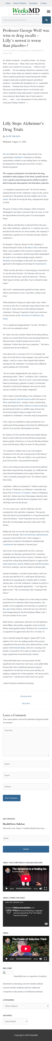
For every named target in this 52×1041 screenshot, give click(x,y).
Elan (45, 405)
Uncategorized (24, 50)
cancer (8, 609)
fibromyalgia (43, 564)
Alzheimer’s (19, 157)
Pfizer (5, 402)
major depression (10, 564)
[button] (49, 12)
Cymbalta (7, 544)
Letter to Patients (19, 3)
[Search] (46, 20)
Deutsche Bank (19, 647)
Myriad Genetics (24, 399)
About (8, 3)
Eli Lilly (6, 154)
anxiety (20, 564)
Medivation (16, 402)
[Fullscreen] (45, 888)
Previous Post (26, 696)
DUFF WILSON (13, 136)
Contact (43, 3)
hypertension (41, 263)
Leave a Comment (10, 50)
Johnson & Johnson (32, 405)
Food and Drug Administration (35, 534)
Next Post (26, 703)
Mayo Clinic (32, 247)
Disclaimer (33, 3)
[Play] (6, 888)
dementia (6, 260)
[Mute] (40, 888)
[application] (26, 878)
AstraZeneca (43, 628)
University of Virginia (21, 492)
